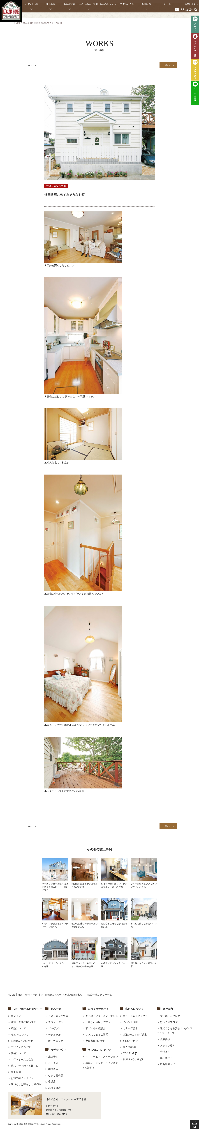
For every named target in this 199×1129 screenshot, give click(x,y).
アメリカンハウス (58, 1015)
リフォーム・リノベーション (102, 1056)
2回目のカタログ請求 (135, 1034)
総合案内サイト (169, 1064)
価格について (18, 1053)
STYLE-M (129, 1053)
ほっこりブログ (169, 1022)
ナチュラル (54, 1034)
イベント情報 (130, 1022)
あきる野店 (54, 1087)
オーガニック (55, 1040)
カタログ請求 (130, 1028)
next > (32, 65)
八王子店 (53, 1062)
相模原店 (53, 1069)
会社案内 (165, 1051)
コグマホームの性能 (22, 1059)
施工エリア (166, 1057)
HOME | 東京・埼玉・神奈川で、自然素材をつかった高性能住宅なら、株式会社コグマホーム (60, 994)
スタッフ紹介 (167, 1045)
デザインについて (21, 1047)
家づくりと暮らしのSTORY (26, 1084)
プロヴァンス (55, 1028)
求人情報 (128, 1047)
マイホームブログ (170, 1015)
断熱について (18, 1028)
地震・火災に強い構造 (23, 1022)
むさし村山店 (55, 1075)
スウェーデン (55, 1022)
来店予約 (53, 1056)
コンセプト (17, 1015)
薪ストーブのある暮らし (24, 1065)
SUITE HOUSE (131, 1059)
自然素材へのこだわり (23, 1040)
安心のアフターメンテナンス (102, 1015)
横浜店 (52, 1081)
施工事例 (16, 1071)
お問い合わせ (130, 1040)
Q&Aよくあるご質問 (97, 1034)
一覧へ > (168, 65)
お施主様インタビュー (23, 1078)
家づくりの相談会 (95, 1028)
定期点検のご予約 (95, 1040)
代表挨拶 (165, 1039)
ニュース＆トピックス (135, 1015)
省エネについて (19, 1034)
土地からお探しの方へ (98, 1022)
